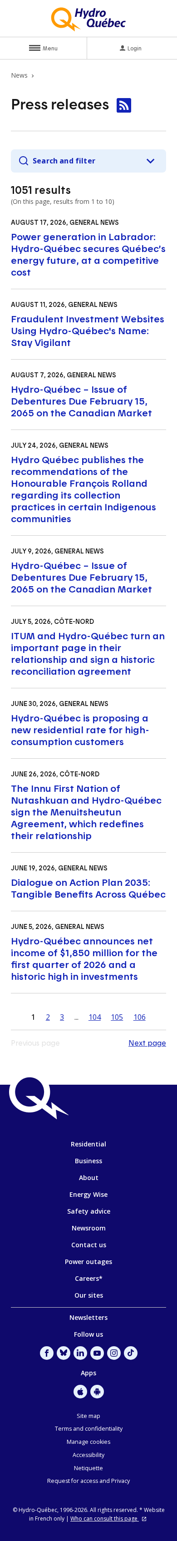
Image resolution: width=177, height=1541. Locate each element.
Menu (50, 48)
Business (88, 1160)
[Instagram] (114, 1353)
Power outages (88, 1261)
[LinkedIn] (80, 1353)
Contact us (88, 1244)
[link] (124, 105)
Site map (88, 1416)
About (88, 1177)
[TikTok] (131, 1353)
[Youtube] (97, 1353)
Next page (147, 1042)
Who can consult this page (104, 1518)
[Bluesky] (63, 1353)
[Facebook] (47, 1353)
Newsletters (88, 1317)
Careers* (89, 1278)
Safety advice (88, 1211)
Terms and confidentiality (89, 1428)
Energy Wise (88, 1194)
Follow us (88, 1334)
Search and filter (64, 161)
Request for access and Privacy (88, 1481)
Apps (88, 1372)
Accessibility (88, 1455)
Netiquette (88, 1468)
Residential (88, 1144)
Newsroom (89, 1228)
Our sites (88, 1295)
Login (135, 48)
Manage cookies (88, 1442)
